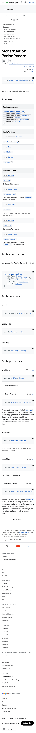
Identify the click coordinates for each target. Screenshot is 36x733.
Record (33, 80)
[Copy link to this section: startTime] (13, 459)
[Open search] (21, 2)
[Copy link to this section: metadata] (12, 433)
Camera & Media (7, 593)
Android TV (5, 620)
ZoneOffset (25, 116)
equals (6, 142)
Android (4, 556)
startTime (7, 225)
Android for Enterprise (9, 560)
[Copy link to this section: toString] (11, 343)
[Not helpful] (17, 19)
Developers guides (7, 659)
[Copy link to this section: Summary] (14, 100)
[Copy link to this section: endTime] (12, 370)
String (10, 157)
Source (4, 566)
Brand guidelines (20, 718)
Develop (18, 16)
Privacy (4, 596)
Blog (3, 572)
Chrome (4, 702)
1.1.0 (33, 69)
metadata (7, 210)
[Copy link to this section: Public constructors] (26, 254)
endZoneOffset (9, 194)
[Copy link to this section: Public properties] (24, 361)
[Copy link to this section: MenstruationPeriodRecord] (4, 266)
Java (32, 72)
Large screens (6, 608)
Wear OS (4, 611)
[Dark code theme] (33, 78)
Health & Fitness (7, 590)
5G (3, 599)
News (3, 569)
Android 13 (5, 641)
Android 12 (5, 644)
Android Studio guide (8, 656)
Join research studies (8, 686)
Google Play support (8, 683)
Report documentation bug (10, 680)
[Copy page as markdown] (10, 61)
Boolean (19, 137)
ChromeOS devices (8, 614)
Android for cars (7, 617)
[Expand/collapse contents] (13, 24)
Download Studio (7, 665)
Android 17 (5, 628)
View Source (28, 67)
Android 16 (5, 632)
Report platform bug (8, 677)
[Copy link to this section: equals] (10, 305)
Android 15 (5, 635)
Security (4, 563)
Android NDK (6, 668)
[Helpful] (14, 19)
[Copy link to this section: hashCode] (13, 324)
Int (9, 147)
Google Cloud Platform (9, 708)
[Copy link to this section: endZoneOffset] (18, 394)
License (10, 718)
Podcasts (4, 575)
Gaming (4, 584)
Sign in (31, 2)
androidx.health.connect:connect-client (21, 64)
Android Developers (7, 16)
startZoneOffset (10, 239)
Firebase (4, 705)
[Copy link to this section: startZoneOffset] (19, 483)
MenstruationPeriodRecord (18, 80)
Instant (18, 114)
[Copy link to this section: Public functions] (22, 296)
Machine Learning (7, 587)
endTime (7, 180)
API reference (8, 10)
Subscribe (27, 723)
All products (6, 711)
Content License (24, 532)
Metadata (18, 121)
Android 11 (5, 647)
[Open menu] (3, 2)
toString (7, 162)
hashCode (7, 152)
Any (16, 142)
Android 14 (5, 638)
